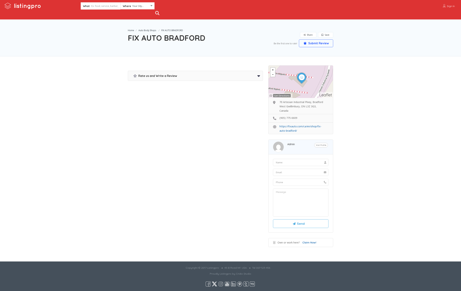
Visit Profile (321, 145)
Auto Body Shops (147, 30)
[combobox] (137, 7)
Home (131, 30)
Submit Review (318, 43)
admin (291, 144)
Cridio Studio (243, 273)
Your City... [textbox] (138, 6)
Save (326, 34)
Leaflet (325, 94)
